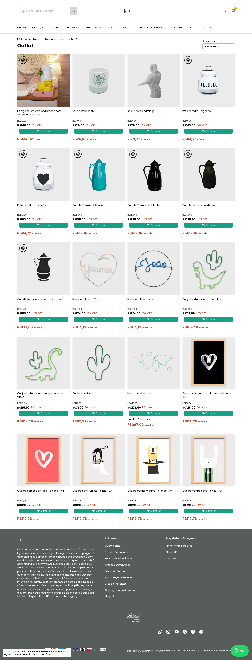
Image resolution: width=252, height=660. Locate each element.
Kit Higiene (54, 27)
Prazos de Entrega (115, 571)
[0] (233, 11)
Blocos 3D (171, 552)
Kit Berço (37, 27)
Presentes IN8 (175, 27)
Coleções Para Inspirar (149, 27)
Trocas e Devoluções (117, 564)
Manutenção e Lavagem (119, 577)
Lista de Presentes (116, 583)
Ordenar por (208, 41)
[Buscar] (73, 11)
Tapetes (112, 27)
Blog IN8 (206, 27)
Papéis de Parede (93, 27)
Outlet (192, 27)
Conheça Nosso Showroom (121, 590)
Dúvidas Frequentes (117, 552)
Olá (242, 650)
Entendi (49, 654)
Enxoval (21, 27)
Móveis (126, 27)
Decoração (72, 27)
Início (20, 39)
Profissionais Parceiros (179, 545)
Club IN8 (171, 558)
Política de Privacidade (118, 558)
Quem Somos (113, 545)
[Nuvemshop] (140, 651)
